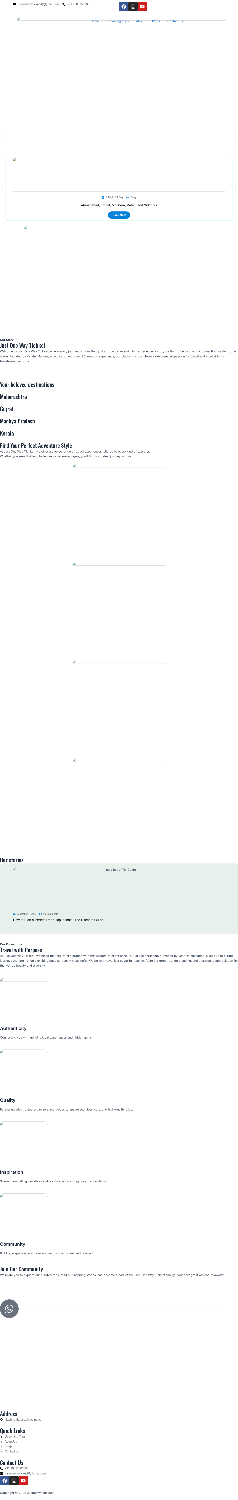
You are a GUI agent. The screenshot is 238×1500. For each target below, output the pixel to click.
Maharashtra (13, 396)
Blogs (156, 21)
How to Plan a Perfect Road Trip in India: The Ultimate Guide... (59, 920)
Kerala (7, 433)
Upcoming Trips (117, 21)
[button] (2, 136)
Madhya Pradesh (17, 421)
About (140, 21)
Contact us (175, 21)
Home (95, 21)
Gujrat (7, 408)
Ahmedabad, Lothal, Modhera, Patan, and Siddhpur (119, 205)
